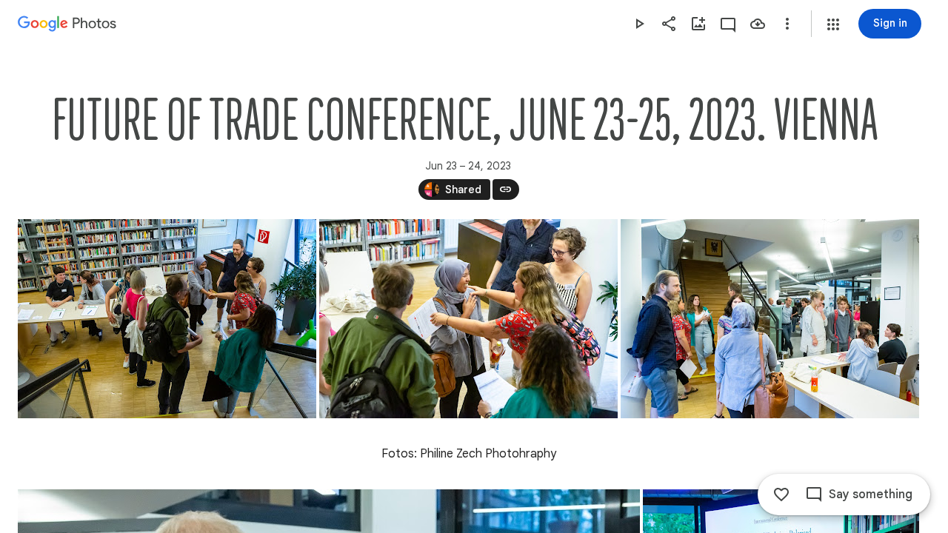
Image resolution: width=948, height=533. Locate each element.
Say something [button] (870, 494)
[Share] (669, 23)
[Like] (781, 494)
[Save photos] (757, 23)
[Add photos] (698, 23)
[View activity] (728, 23)
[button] (833, 24)
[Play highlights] (639, 23)
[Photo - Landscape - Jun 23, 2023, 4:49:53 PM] (468, 318)
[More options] (787, 23)
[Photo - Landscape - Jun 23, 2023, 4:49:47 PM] (167, 318)
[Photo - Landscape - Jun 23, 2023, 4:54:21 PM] (770, 318)
